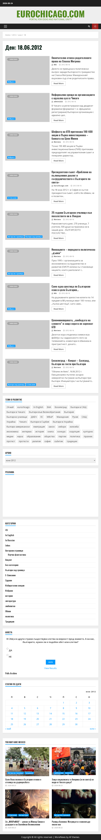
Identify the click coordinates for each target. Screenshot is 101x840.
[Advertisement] (25, 496)
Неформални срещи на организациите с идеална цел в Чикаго (27, 107)
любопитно (10, 606)
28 (50, 724)
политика (75, 436)
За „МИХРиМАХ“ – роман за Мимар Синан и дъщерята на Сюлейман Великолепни (27, 803)
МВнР (50, 416)
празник (88, 436)
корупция (74, 431)
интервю (27, 431)
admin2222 (58, 101)
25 (12, 724)
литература (10, 601)
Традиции (9, 621)
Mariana (57, 142)
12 (25, 713)
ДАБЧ (34, 416)
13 (37, 713)
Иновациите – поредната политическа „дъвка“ (27, 262)
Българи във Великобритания (44, 412)
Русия (75, 416)
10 (89, 708)
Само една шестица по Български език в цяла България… (27, 297)
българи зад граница (33, 237)
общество (49, 436)
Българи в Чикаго (16, 412)
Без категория (11, 565)
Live (95, 26)
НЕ (10, 656)
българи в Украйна (63, 421)
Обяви (8, 611)
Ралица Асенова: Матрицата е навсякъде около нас (74, 803)
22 (63, 719)
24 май (10, 407)
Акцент (8, 559)
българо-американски (18, 426)
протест (11, 441)
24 (89, 719)
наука (20, 436)
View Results (50, 668)
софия (47, 441)
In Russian (10, 540)
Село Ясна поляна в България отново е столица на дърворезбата (27, 761)
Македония (63, 416)
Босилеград (61, 407)
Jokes (7, 545)
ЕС (42, 416)
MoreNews (60, 837)
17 (89, 713)
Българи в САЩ (78, 407)
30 (76, 724)
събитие (58, 441)
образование (34, 436)
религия (36, 441)
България (69, 412)
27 (37, 724)
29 (63, 724)
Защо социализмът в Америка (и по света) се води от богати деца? (74, 761)
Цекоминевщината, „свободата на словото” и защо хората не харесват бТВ (27, 334)
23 (76, 719)
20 (37, 719)
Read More (59, 83)
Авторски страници (15, 237)
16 (76, 713)
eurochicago (23, 407)
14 (50, 713)
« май (8, 728)
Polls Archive (11, 673)
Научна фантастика (17, 554)
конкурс (61, 431)
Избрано (11, 82)
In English (38, 407)
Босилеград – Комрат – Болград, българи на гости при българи (27, 373)
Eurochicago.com (50, 13)
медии (10, 436)
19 (25, 719)
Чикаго (23, 421)
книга (51, 431)
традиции (72, 441)
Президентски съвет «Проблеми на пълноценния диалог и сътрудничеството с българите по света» (27, 186)
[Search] (89, 26)
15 (63, 713)
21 (50, 719)
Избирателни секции (14, 585)
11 (12, 713)
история (39, 431)
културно (88, 431)
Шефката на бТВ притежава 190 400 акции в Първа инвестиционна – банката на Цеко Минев (27, 146)
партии (62, 436)
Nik (55, 65)
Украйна (11, 421)
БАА (49, 407)
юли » (93, 728)
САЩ (84, 416)
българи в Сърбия (40, 421)
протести (24, 441)
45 (6, 530)
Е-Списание (12, 198)
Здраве (8, 580)
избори (62, 426)
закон (52, 426)
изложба (74, 426)
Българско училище (17, 416)
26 (25, 724)
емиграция (39, 426)
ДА (10, 650)
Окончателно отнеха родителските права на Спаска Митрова (27, 70)
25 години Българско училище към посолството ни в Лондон (27, 225)
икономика (12, 431)
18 (12, 719)
